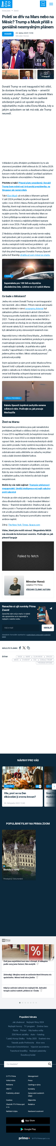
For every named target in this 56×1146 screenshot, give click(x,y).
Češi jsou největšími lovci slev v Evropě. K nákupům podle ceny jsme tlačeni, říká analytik (26, 962)
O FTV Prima (11, 1076)
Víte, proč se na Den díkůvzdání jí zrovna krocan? (20, 795)
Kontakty (31, 1089)
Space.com (34, 524)
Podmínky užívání (12, 1093)
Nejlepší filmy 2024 (35, 1022)
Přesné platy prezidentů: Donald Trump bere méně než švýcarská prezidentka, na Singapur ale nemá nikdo (26, 186)
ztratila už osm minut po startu (35, 255)
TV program (29, 1026)
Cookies (9, 1100)
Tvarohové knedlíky (18, 1051)
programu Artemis (34, 308)
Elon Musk (12, 195)
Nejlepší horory (15, 1026)
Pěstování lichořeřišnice (18, 1047)
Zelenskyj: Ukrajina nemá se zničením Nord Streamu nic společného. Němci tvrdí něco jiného (28, 976)
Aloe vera (40, 1042)
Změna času (42, 1026)
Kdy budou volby (36, 1030)
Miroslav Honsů (22, 36)
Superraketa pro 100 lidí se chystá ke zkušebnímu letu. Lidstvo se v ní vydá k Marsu (27, 285)
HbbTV (8, 1089)
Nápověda (32, 1100)
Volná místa (10, 1080)
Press (30, 1080)
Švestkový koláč (28, 1055)
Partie (15, 1030)
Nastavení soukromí (35, 1111)
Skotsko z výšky (11, 869)
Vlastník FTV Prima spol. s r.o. (15, 1105)
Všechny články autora (38, 589)
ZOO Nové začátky (20, 1034)
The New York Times (18, 524)
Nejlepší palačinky (37, 1051)
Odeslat (48, 628)
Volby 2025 (32, 1038)
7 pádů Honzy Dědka (15, 1038)
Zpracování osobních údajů (36, 1094)
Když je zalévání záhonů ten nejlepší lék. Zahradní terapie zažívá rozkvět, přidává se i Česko (25, 989)
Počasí (23, 1030)
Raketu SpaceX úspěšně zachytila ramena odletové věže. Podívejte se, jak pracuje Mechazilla (25, 409)
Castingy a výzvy (34, 1085)
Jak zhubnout (18, 1022)
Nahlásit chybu (12, 1111)
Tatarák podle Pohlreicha (22, 1042)
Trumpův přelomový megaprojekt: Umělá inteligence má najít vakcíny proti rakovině (26, 489)
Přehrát (9, 866)
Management (33, 1076)
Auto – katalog (37, 1034)
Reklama (9, 1085)
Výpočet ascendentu (40, 1047)
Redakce (31, 1104)
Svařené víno (44, 1038)
